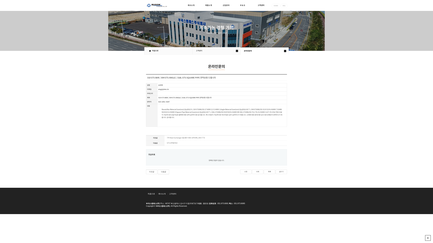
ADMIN (276, 6)
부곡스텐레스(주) (157, 5)
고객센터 (261, 5)
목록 (269, 172)
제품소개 (208, 5)
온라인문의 (248, 51)
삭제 (257, 172)
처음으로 (151, 194)
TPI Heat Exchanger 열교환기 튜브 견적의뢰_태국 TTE (186, 138)
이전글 (151, 172)
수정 (245, 172)
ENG (284, 6)
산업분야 (226, 5)
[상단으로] (428, 238)
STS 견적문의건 (172, 143)
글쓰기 (281, 172)
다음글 (163, 172)
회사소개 (191, 5)
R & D (242, 5)
